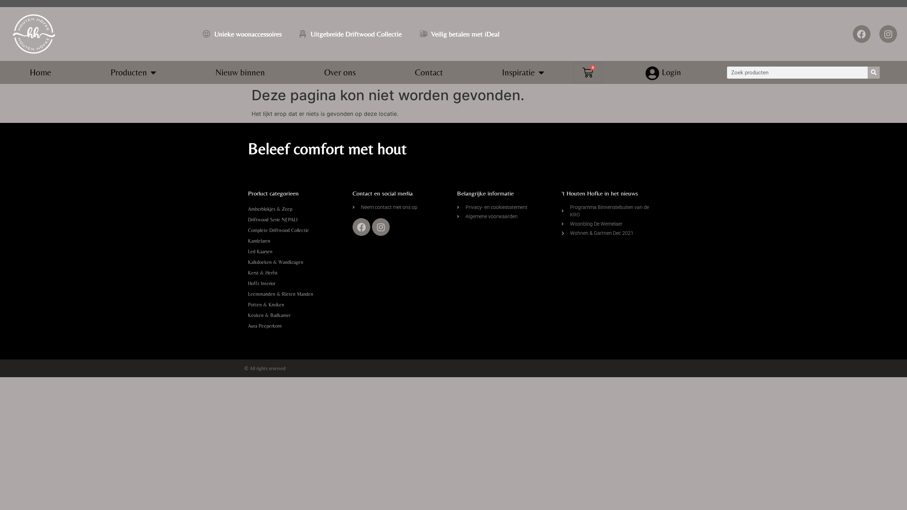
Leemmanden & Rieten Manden (280, 294)
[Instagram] (888, 34)
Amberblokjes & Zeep (270, 209)
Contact (429, 72)
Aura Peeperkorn (265, 326)
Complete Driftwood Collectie (278, 230)
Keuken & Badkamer (269, 315)
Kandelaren (259, 241)
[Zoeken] (874, 73)
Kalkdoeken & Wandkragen (275, 262)
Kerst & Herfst (263, 273)
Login (671, 72)
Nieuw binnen (240, 72)
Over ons (340, 72)
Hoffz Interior (261, 283)
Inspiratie (518, 72)
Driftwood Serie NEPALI (273, 219)
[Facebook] (862, 34)
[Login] (653, 73)
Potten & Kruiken (266, 304)
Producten (129, 72)
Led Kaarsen (260, 251)
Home (40, 72)
